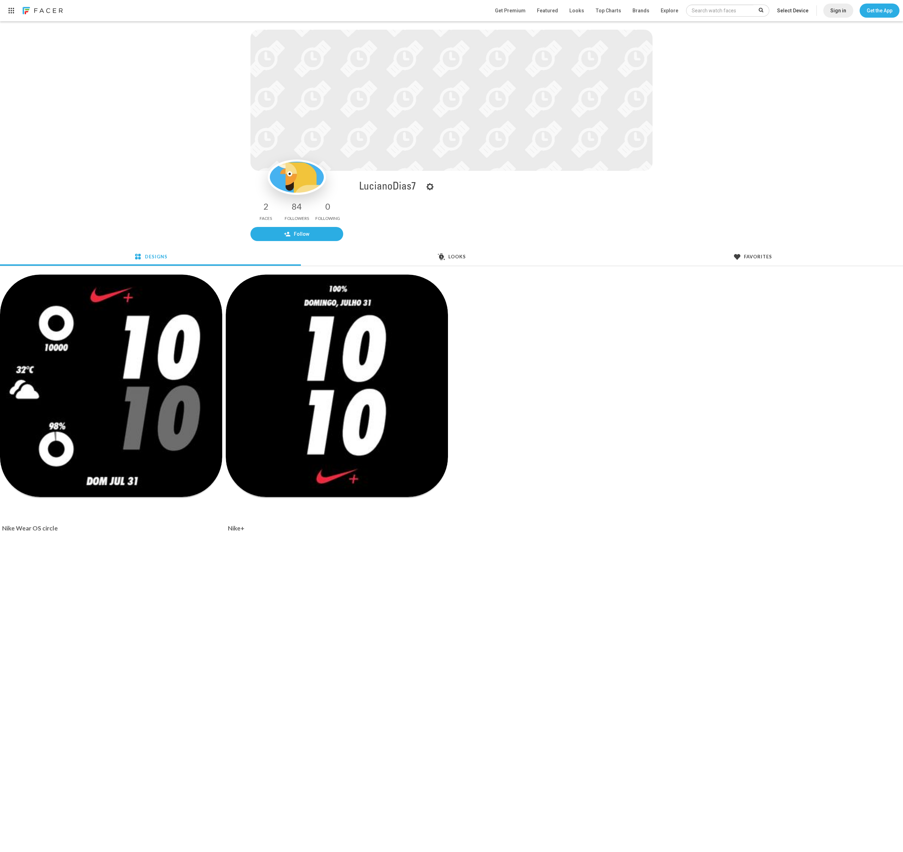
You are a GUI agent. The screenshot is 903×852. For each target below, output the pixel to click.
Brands (640, 10)
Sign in (838, 10)
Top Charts (608, 10)
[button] (879, 10)
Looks (576, 10)
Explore (669, 10)
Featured (547, 10)
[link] (42, 10)
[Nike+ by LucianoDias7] (337, 386)
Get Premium (510, 10)
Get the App (879, 10)
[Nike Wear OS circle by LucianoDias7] (111, 386)
